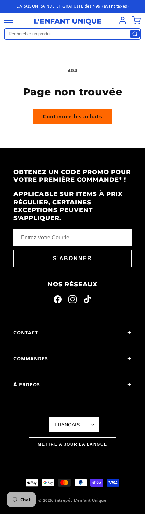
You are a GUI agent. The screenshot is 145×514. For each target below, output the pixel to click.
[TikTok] (87, 300)
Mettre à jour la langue (72, 444)
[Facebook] (58, 300)
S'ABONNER (72, 258)
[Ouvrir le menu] (8, 20)
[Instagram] (72, 300)
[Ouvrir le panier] (136, 20)
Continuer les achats (72, 116)
